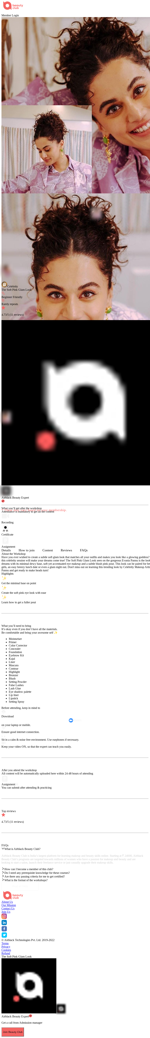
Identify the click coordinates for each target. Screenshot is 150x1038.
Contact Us (7, 908)
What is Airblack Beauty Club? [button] (22, 848)
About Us (7, 901)
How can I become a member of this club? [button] (28, 869)
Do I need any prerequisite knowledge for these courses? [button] (37, 872)
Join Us (5, 911)
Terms (5, 943)
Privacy (5, 946)
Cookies (6, 949)
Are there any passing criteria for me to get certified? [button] (34, 876)
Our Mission (8, 905)
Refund (5, 953)
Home (5, 12)
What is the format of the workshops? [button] (26, 880)
